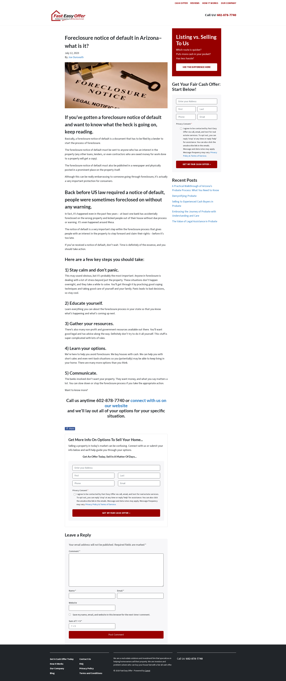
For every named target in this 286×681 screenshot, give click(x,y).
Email (120, 590)
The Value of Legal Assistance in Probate (194, 221)
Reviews (195, 3)
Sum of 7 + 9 (75, 621)
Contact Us (85, 659)
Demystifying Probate (184, 196)
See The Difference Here (196, 67)
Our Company (228, 3)
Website (73, 602)
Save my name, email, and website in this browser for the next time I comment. (111, 614)
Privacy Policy (86, 668)
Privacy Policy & (92, 504)
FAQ (81, 664)
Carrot (147, 670)
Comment (74, 551)
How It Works (210, 3)
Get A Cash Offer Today (62, 659)
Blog (52, 673)
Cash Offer (181, 3)
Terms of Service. (108, 504)
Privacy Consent (80, 490)
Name (72, 590)
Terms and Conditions (90, 673)
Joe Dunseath (76, 57)
